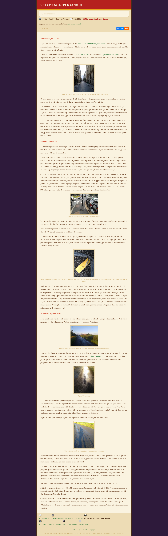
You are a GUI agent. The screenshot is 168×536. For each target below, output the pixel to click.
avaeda (92, 530)
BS (122, 28)
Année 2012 (76, 19)
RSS (126, 28)
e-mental (84, 530)
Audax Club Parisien (81, 54)
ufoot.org (76, 530)
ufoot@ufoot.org (109, 533)
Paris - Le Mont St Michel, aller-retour (91, 43)
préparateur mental (74, 24)
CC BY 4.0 (120, 533)
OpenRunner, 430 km (110, 54)
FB (118, 28)
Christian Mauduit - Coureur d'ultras (54, 19)
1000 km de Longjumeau (96, 356)
